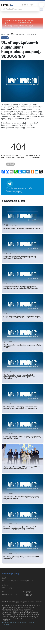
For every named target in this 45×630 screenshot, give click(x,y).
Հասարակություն (25, 22)
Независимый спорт (22, 158)
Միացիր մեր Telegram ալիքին (19, 188)
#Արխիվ (10, 164)
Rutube (37, 158)
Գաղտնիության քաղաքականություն (14, 622)
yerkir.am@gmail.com (11, 587)
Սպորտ (5, 38)
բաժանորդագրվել (14, 192)
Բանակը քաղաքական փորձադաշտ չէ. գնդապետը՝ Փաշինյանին (19, 21)
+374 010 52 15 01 (9, 594)
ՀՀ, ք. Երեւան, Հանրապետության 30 (17, 581)
